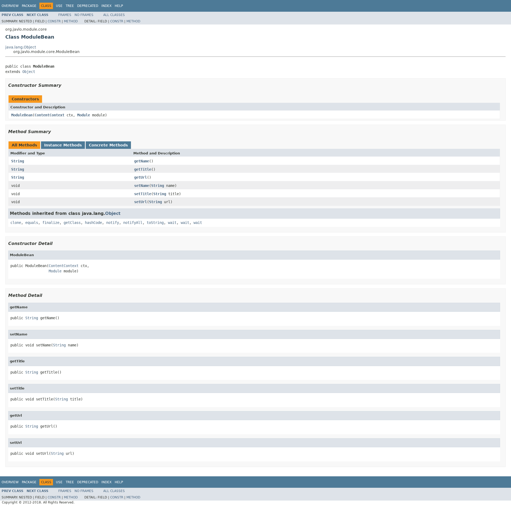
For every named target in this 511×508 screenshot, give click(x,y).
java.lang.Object (20, 47)
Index (106, 6)
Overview (10, 6)
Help (119, 6)
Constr (54, 21)
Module (83, 115)
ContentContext (49, 115)
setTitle (142, 194)
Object (28, 71)
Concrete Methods (108, 145)
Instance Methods (63, 145)
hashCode (93, 222)
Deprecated (87, 6)
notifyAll (132, 222)
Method (71, 21)
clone (15, 222)
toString (155, 222)
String (17, 161)
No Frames (84, 15)
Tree (70, 6)
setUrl (140, 202)
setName (141, 185)
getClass (72, 222)
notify (112, 222)
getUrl (140, 177)
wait (172, 222)
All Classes (114, 15)
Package (29, 6)
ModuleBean (21, 115)
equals (31, 222)
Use (59, 6)
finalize (50, 222)
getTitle (142, 169)
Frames (64, 15)
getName (141, 161)
